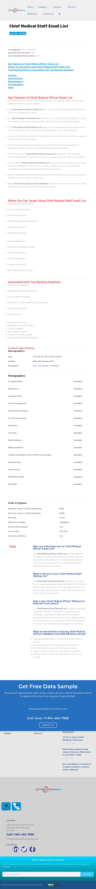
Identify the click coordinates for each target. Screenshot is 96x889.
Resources (32, 14)
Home (30, 7)
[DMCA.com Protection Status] (54, 885)
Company (42, 7)
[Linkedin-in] (15, 849)
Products (57, 7)
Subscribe (87, 874)
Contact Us (48, 14)
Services (72, 7)
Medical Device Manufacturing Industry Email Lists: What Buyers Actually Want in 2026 (77, 752)
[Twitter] (24, 849)
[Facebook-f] (32, 849)
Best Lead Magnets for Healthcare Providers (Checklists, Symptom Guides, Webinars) (77, 767)
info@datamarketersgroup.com (22, 839)
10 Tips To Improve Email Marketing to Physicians (73, 738)
